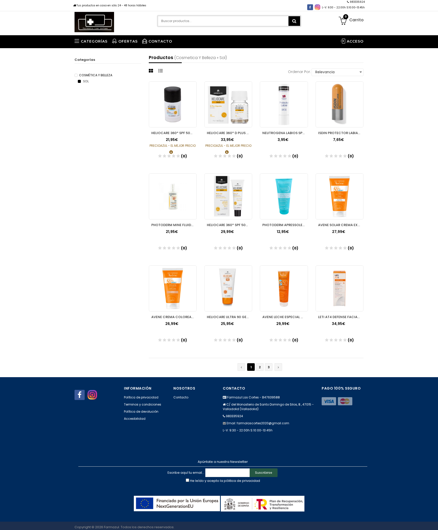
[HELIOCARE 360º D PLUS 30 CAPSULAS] (228, 104)
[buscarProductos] (294, 21)
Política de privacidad (141, 397)
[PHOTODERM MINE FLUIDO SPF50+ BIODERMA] (172, 196)
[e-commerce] (94, 21)
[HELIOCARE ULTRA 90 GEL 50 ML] (228, 288)
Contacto (180, 397)
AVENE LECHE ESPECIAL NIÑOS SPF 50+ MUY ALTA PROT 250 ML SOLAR (285, 317)
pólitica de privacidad (242, 480)
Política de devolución (141, 411)
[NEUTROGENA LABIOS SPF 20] (283, 104)
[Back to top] (433, 521)
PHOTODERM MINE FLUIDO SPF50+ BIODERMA (174, 225)
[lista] (161, 71)
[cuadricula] (151, 71)
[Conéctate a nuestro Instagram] (317, 7)
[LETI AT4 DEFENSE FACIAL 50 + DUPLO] (339, 288)
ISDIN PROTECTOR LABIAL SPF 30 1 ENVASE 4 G (340, 133)
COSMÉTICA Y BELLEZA (95, 75)
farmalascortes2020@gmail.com (263, 423)
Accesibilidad (134, 418)
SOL (85, 81)
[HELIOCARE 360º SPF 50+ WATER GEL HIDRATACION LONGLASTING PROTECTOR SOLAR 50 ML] (228, 196)
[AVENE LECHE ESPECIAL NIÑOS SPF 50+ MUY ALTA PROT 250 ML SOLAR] (283, 288)
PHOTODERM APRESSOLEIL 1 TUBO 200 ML (285, 225)
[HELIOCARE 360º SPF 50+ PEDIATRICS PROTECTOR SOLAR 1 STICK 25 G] (172, 104)
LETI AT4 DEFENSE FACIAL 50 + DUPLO (340, 317)
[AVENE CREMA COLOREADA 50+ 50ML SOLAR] (172, 288)
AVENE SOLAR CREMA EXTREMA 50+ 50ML (340, 225)
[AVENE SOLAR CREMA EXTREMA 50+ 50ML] (339, 196)
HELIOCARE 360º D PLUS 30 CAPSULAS (229, 133)
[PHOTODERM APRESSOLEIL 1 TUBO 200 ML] (283, 196)
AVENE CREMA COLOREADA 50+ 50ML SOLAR (174, 317)
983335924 (357, 2)
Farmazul (111, 527)
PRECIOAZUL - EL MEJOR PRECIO (173, 145)
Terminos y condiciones (142, 404)
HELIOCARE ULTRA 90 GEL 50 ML (229, 317)
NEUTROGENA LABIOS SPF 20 (285, 133)
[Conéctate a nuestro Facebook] (310, 7)
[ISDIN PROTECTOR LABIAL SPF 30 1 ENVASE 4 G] (339, 104)
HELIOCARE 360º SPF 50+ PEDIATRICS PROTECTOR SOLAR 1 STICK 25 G (174, 133)
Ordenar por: (299, 71)
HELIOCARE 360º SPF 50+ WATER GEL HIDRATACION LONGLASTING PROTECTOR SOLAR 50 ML (229, 225)
